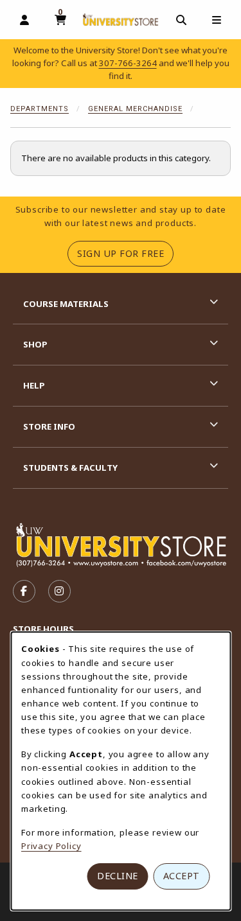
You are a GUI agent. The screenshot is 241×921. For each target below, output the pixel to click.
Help (34, 385)
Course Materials (66, 304)
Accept (181, 876)
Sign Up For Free (125, 253)
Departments (39, 109)
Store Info (49, 426)
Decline (117, 876)
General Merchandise (135, 109)
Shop (35, 344)
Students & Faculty (70, 467)
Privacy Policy (51, 846)
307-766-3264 (128, 63)
